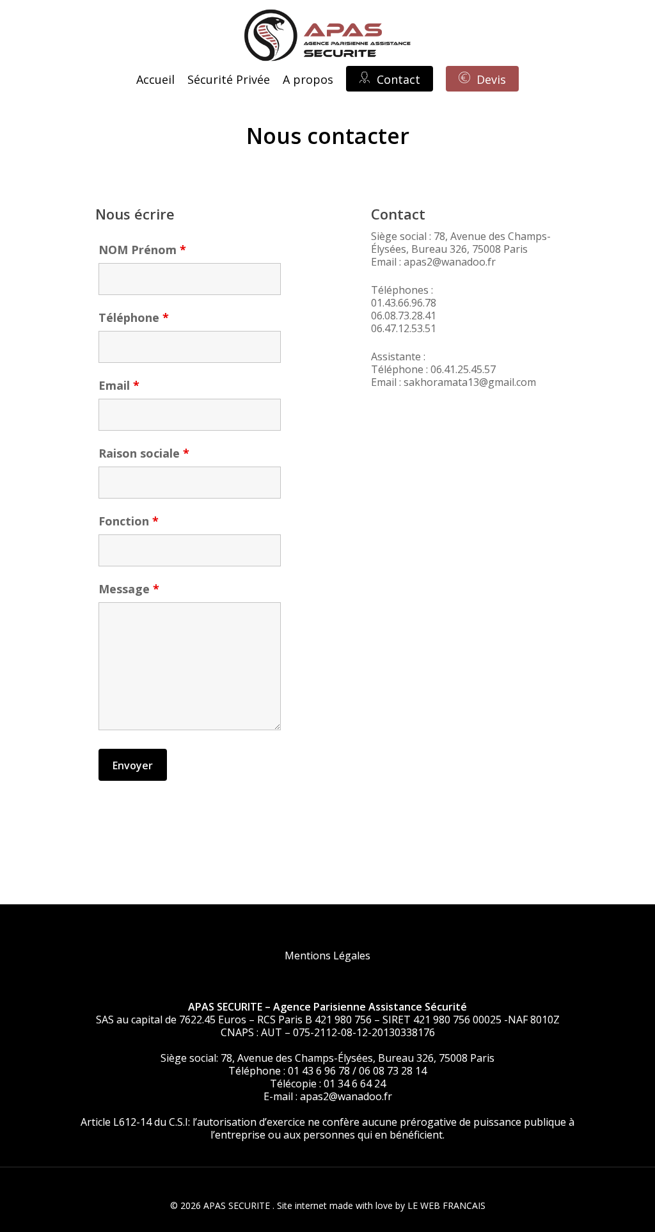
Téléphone (134, 317)
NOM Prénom (142, 249)
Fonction (129, 521)
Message (129, 588)
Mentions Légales (327, 955)
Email (119, 385)
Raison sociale (144, 453)
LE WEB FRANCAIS (446, 1205)
